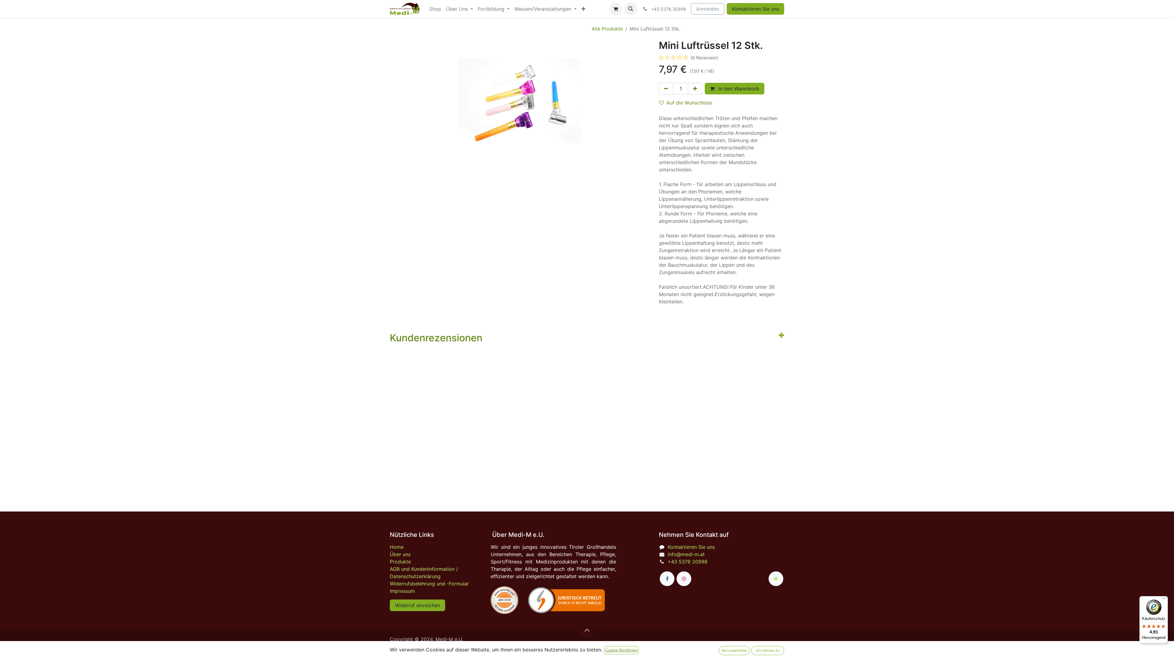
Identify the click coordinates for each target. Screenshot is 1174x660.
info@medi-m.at (686, 554)
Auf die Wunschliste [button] (689, 103)
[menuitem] (435, 9)
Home (397, 547)
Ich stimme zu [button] (768, 650)
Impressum (402, 591)
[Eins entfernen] (666, 88)
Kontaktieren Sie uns (755, 9)
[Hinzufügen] (695, 88)
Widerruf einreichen (417, 605)
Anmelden (707, 9)
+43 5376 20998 (687, 562)
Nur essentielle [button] (734, 650)
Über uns (400, 554)
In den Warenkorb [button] (738, 89)
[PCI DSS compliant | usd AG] (504, 600)
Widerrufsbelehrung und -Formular (429, 584)
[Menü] (1164, 599)
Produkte (400, 562)
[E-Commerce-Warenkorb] (615, 8)
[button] (630, 8)
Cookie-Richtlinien (621, 650)
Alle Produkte (607, 29)
